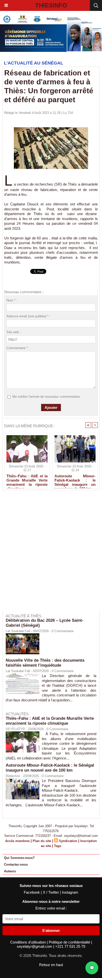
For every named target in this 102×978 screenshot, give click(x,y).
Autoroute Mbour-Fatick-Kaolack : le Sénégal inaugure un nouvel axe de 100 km (75, 480)
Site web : (13, 332)
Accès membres (17, 841)
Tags (57, 846)
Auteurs (10, 871)
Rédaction (13, 776)
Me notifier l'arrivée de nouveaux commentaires (46, 396)
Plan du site (42, 841)
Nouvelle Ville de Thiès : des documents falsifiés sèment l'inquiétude (45, 663)
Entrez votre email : (51, 908)
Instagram (70, 892)
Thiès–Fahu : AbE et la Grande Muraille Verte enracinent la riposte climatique (27, 480)
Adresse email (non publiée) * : (28, 316)
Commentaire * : (18, 348)
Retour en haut (51, 965)
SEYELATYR (15, 729)
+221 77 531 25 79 (70, 946)
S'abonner (51, 930)
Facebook (32, 892)
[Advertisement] (48, 554)
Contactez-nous (16, 864)
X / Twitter (51, 892)
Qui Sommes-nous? (19, 858)
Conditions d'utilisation (28, 942)
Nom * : (11, 300)
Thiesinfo (51, 5)
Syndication (68, 841)
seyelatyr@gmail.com (35, 946)
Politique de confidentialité (70, 942)
